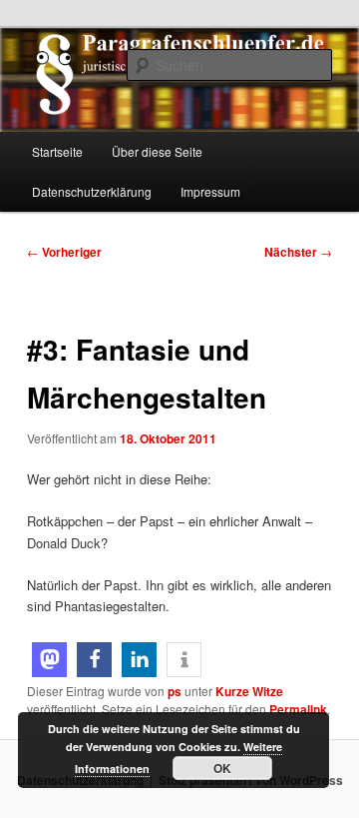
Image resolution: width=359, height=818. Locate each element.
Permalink (298, 709)
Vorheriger (64, 252)
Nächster (298, 252)
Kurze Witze (249, 691)
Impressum (210, 191)
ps (174, 691)
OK (222, 768)
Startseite (57, 151)
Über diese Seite (157, 151)
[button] (49, 659)
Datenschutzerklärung (92, 191)
